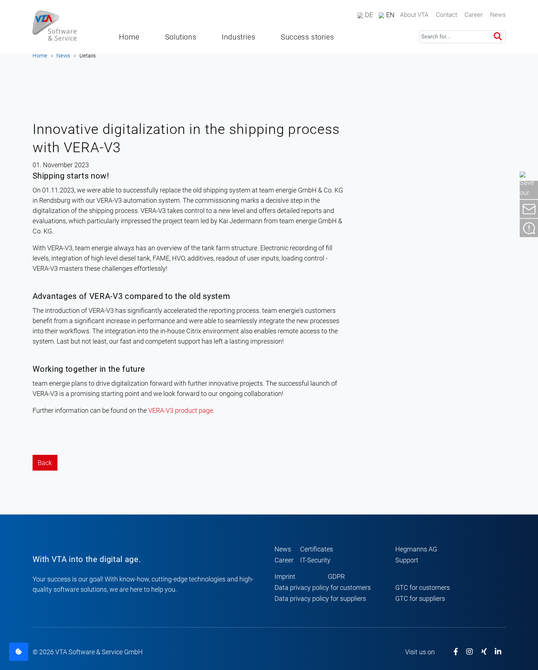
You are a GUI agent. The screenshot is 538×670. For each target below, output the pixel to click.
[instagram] (469, 652)
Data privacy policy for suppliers (320, 598)
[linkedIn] (498, 652)
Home (40, 55)
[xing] (484, 652)
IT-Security (315, 560)
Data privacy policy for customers (322, 587)
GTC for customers (422, 587)
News (63, 55)
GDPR (336, 576)
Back (45, 463)
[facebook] (456, 652)
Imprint (284, 576)
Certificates (316, 549)
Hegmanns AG (416, 549)
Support (406, 560)
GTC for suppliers (420, 598)
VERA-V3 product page (180, 410)
